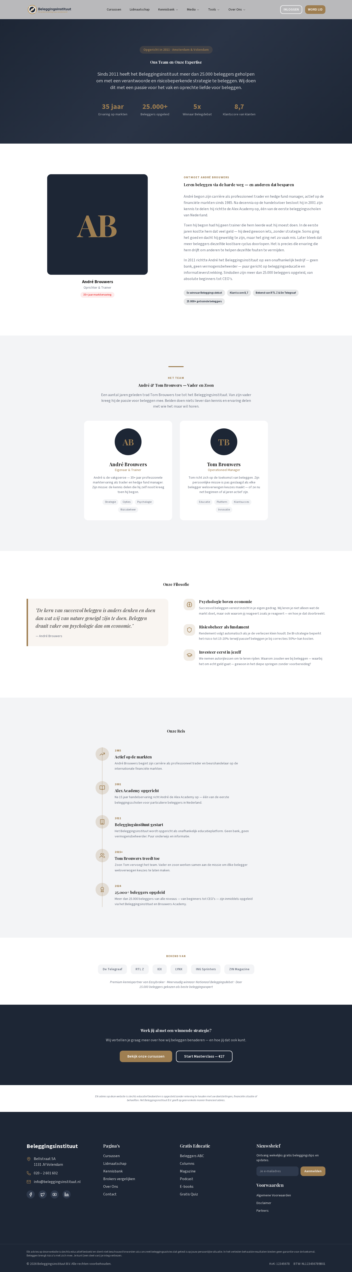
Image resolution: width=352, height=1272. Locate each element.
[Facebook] (31, 1194)
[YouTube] (55, 1194)
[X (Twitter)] (43, 1194)
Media (191, 9)
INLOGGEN (291, 9)
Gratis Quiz (189, 1194)
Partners (262, 1210)
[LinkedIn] (66, 1194)
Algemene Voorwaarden (273, 1195)
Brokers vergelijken (119, 1179)
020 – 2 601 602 (46, 1173)
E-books (186, 1186)
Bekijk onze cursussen (146, 1056)
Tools (212, 9)
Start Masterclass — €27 (204, 1056)
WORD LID (315, 9)
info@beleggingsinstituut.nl (57, 1181)
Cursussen (111, 1156)
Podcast (186, 1179)
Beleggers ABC (192, 1156)
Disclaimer (263, 1203)
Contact (110, 1194)
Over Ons (235, 9)
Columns (187, 1163)
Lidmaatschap (114, 1163)
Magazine (188, 1171)
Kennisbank (166, 9)
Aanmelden (313, 1171)
